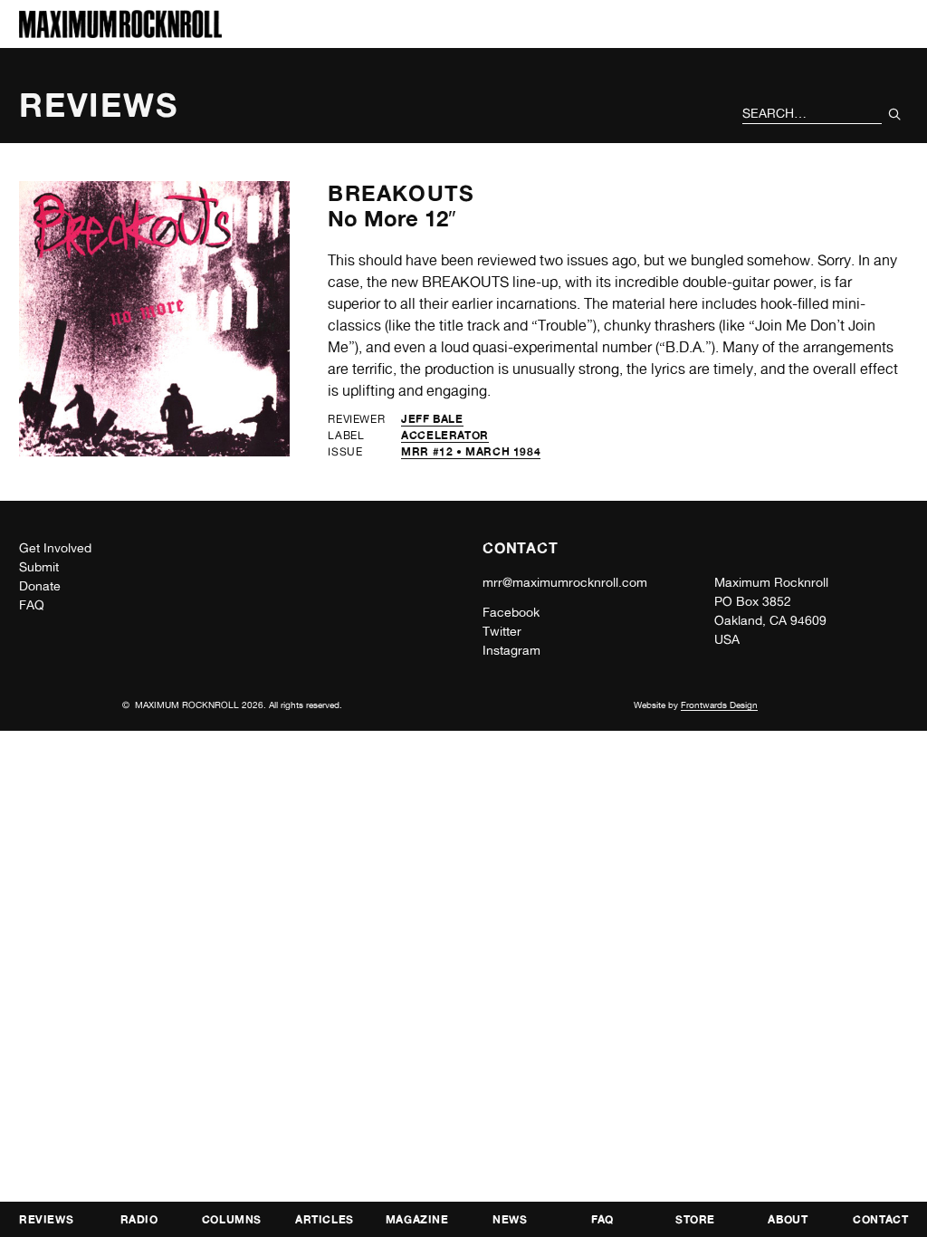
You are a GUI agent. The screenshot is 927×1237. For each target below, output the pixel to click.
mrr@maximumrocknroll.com (565, 582)
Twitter (502, 631)
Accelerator (445, 435)
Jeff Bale (432, 419)
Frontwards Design (719, 704)
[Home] (120, 33)
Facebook (511, 612)
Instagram (511, 650)
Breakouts (401, 193)
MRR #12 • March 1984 (470, 451)
